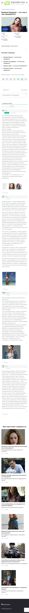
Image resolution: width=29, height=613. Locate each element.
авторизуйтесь (23, 89)
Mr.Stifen (7, 293)
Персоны (13, 9)
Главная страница (5, 9)
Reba (6, 366)
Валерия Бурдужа (6, 74)
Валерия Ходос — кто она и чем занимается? (15, 65)
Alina (6, 196)
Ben (6, 110)
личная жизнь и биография (18, 74)
